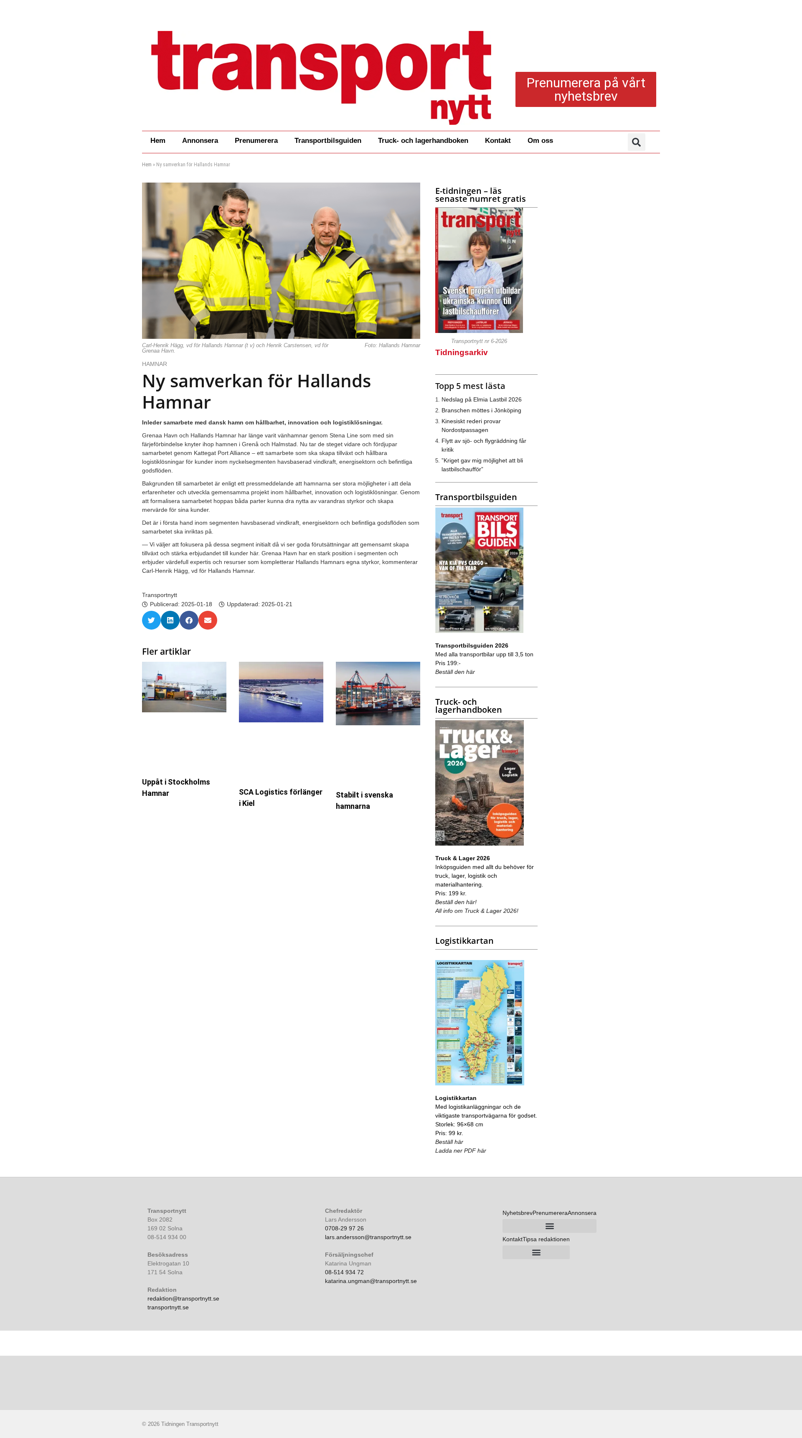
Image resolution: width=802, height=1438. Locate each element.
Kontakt (498, 141)
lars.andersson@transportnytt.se (368, 1237)
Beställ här (449, 1141)
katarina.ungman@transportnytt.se (371, 1281)
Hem (157, 141)
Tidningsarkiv (461, 352)
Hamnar (155, 364)
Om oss (540, 141)
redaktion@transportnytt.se (183, 1298)
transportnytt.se (168, 1307)
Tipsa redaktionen (546, 1239)
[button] (636, 142)
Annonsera (200, 141)
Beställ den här (455, 671)
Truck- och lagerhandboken (423, 141)
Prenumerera (256, 141)
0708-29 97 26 (344, 1228)
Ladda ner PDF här (460, 1150)
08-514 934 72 (344, 1272)
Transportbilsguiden (327, 141)
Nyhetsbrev (518, 1212)
